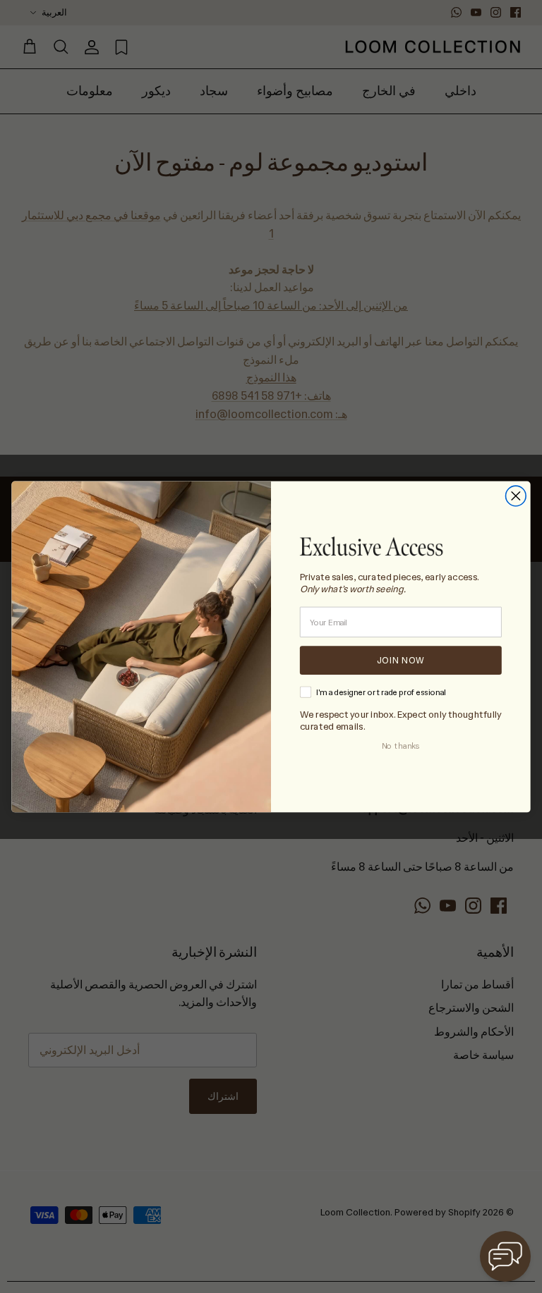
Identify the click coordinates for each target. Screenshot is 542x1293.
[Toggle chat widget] (505, 1256)
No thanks (401, 746)
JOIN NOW (401, 660)
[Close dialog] (516, 496)
